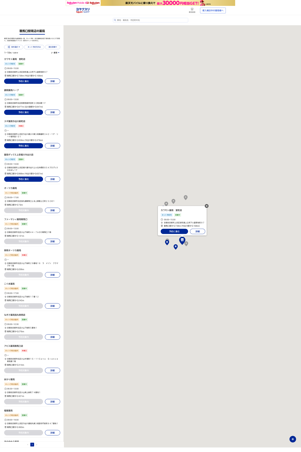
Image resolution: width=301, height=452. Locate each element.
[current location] (292, 439)
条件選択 (14, 47)
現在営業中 (53, 47)
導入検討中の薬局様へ (213, 10)
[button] (32, 67)
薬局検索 (192, 12)
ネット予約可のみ (34, 47)
